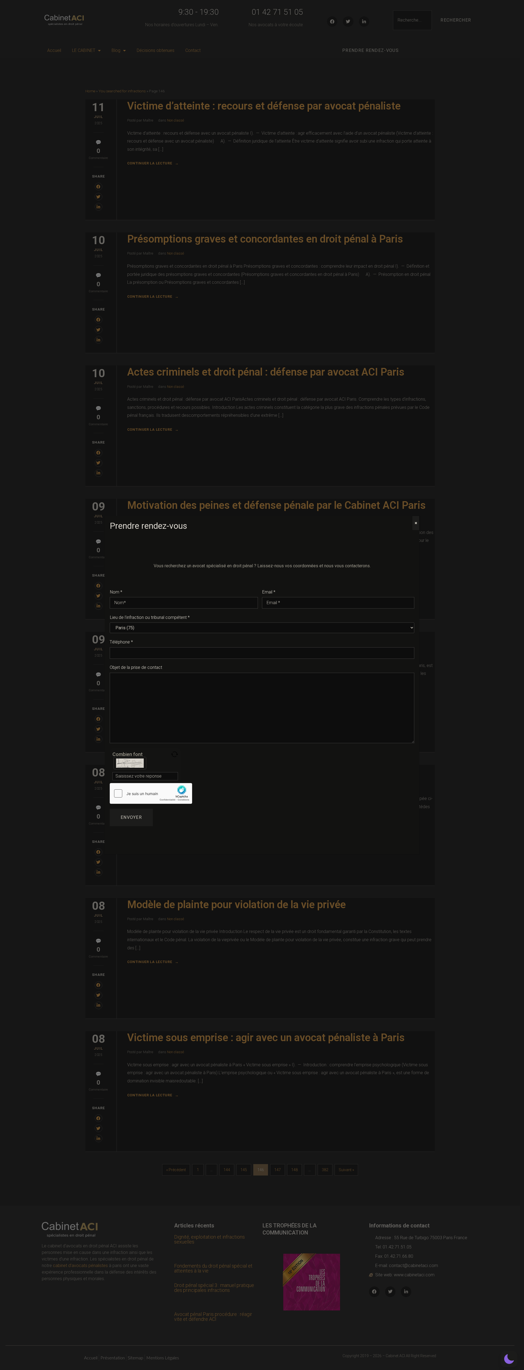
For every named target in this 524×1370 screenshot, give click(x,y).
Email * (268, 592)
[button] (509, 1359)
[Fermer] (415, 523)
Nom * (116, 592)
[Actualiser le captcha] (174, 754)
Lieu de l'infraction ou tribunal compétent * (150, 617)
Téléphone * (121, 642)
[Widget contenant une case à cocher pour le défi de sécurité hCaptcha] (151, 793)
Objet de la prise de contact (136, 667)
